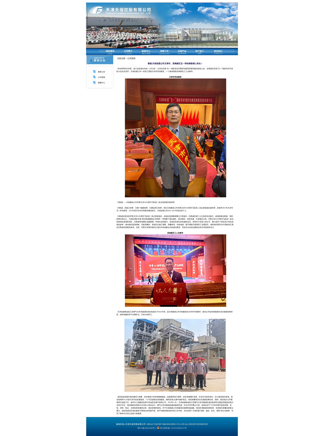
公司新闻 (101, 77)
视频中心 (101, 83)
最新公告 (101, 72)
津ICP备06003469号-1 (146, 428)
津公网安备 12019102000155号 (173, 428)
